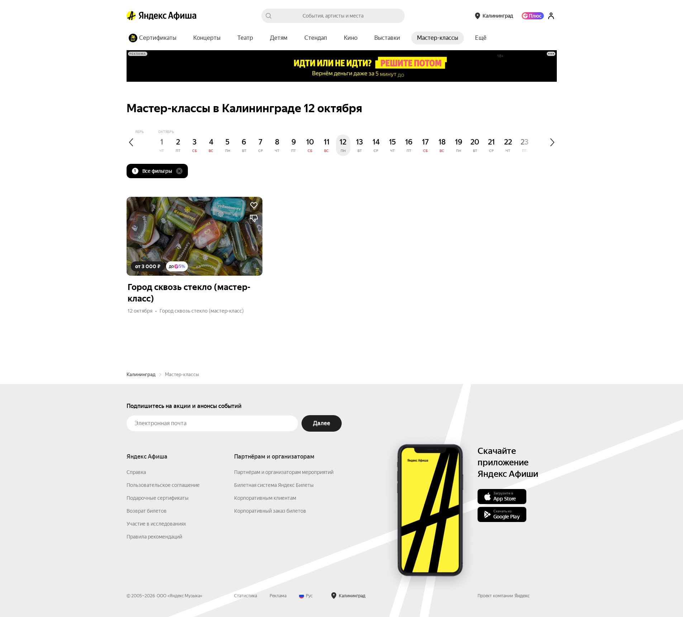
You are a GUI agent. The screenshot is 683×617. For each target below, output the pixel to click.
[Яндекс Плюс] (533, 15)
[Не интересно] (254, 218)
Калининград (141, 374)
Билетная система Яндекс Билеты (274, 485)
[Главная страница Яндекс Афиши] (131, 15)
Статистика (245, 595)
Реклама (278, 595)
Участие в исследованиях (156, 524)
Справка (136, 472)
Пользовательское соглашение (163, 485)
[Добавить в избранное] (254, 205)
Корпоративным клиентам (265, 498)
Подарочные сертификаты (158, 498)
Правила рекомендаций (154, 537)
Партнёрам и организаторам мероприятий (283, 472)
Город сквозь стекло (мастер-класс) (202, 311)
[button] (480, 38)
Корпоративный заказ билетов (270, 511)
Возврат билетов (147, 511)
